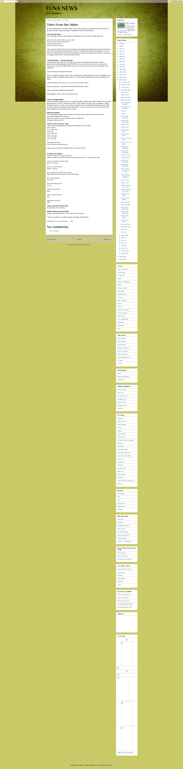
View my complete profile (124, 34)
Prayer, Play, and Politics (124, 456)
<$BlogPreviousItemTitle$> (125, 752)
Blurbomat (120, 418)
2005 (121, 80)
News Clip (124, 229)
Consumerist (121, 572)
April (122, 245)
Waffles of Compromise (124, 541)
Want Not (120, 581)
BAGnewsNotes (122, 389)
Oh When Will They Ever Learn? (126, 186)
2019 (121, 43)
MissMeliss (120, 446)
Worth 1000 (120, 379)
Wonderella (120, 322)
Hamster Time (121, 338)
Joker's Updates (121, 341)
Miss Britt (120, 443)
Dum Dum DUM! (125, 202)
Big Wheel (120, 522)
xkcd (118, 328)
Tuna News (120, 519)
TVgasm (119, 363)
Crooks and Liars (122, 396)
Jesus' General (121, 402)
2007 (121, 74)
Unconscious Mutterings (124, 117)
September (124, 90)
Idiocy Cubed (121, 528)
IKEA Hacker (121, 437)
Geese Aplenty (121, 434)
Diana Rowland (121, 424)
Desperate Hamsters (123, 525)
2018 (121, 46)
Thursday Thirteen (122, 556)
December (124, 82)
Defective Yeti (121, 421)
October (123, 87)
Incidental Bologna (122, 532)
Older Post (107, 239)
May (122, 243)
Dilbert (119, 285)
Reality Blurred (121, 345)
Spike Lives (120, 471)
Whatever (120, 484)
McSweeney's (121, 503)
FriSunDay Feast (125, 155)
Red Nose (120, 459)
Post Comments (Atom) (83, 244)
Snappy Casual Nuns (123, 535)
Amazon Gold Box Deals (124, 569)
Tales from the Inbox (125, 130)
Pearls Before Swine (123, 310)
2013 (121, 59)
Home (79, 239)
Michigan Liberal (122, 405)
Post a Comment (54, 231)
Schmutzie (120, 465)
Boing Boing (120, 494)
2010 (121, 67)
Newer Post (51, 239)
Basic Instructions (122, 269)
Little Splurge (121, 578)
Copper (119, 278)
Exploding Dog (121, 294)
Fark (118, 500)
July (122, 238)
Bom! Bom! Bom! (125, 97)
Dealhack (120, 575)
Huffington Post (122, 399)
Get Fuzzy (120, 297)
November (124, 84)
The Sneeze (120, 477)
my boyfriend (69, 83)
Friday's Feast (125, 92)
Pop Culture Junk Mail (123, 452)
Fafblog (119, 431)
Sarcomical (120, 462)
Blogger (109, 765)
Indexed (119, 303)
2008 (121, 72)
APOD (119, 373)
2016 (121, 51)
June (122, 240)
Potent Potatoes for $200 (125, 103)
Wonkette (120, 408)
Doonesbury (120, 291)
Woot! (119, 584)
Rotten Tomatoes (122, 354)
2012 (121, 61)
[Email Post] (71, 221)
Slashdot (119, 509)
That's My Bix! (121, 474)
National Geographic (123, 376)
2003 (121, 259)
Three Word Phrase (122, 319)
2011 (121, 64)
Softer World (121, 316)
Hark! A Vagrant (122, 300)
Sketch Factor (121, 468)
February (124, 251)
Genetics (123, 111)
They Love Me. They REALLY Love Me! (125, 170)
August (123, 235)
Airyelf (97, 765)
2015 (121, 54)
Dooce (119, 427)
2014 (121, 56)
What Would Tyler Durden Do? (126, 480)
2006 (121, 77)
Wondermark (121, 325)
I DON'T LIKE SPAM (125, 216)
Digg (118, 497)
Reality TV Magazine (123, 348)
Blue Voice (120, 392)
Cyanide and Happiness (124, 281)
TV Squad (120, 360)
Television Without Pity (124, 357)
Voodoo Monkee (122, 538)
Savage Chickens (122, 313)
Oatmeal (119, 306)
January (123, 253)
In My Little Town (126, 224)
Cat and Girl (120, 275)
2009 (121, 69)
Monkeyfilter (121, 506)
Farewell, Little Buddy (125, 194)
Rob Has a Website (122, 351)
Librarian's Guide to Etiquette (125, 440)
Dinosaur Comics (122, 288)
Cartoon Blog (121, 272)
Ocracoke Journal (122, 449)
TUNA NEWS (61, 8)
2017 (121, 48)
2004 (121, 256)
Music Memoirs (121, 553)
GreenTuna (131, 23)
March (123, 248)
